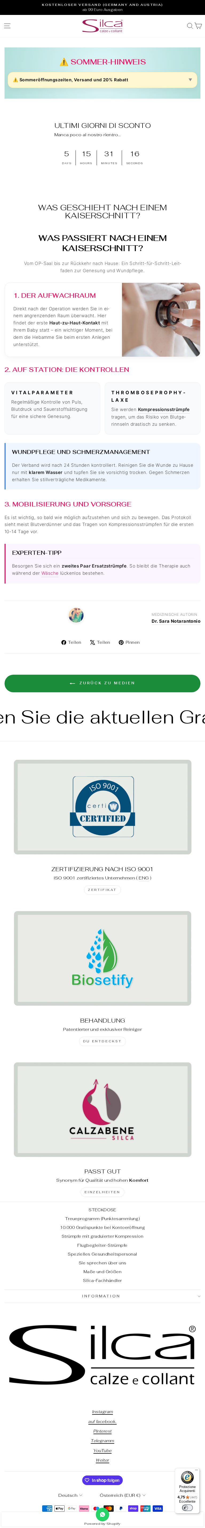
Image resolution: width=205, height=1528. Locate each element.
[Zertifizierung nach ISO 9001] (102, 807)
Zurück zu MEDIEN (106, 683)
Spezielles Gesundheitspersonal (102, 1254)
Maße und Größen (102, 1271)
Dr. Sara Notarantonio (176, 621)
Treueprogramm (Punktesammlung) (102, 1218)
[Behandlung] (102, 958)
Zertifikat (102, 890)
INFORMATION (101, 1296)
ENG (144, 878)
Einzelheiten (102, 1192)
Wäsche (49, 573)
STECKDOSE (102, 1209)
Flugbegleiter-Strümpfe (102, 1245)
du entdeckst (102, 1041)
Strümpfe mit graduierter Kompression (102, 1236)
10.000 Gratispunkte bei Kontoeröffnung (102, 1227)
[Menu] (196, 1471)
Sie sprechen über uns (103, 1262)
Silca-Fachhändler (102, 1280)
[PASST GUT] (102, 1109)
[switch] (187, 1508)
